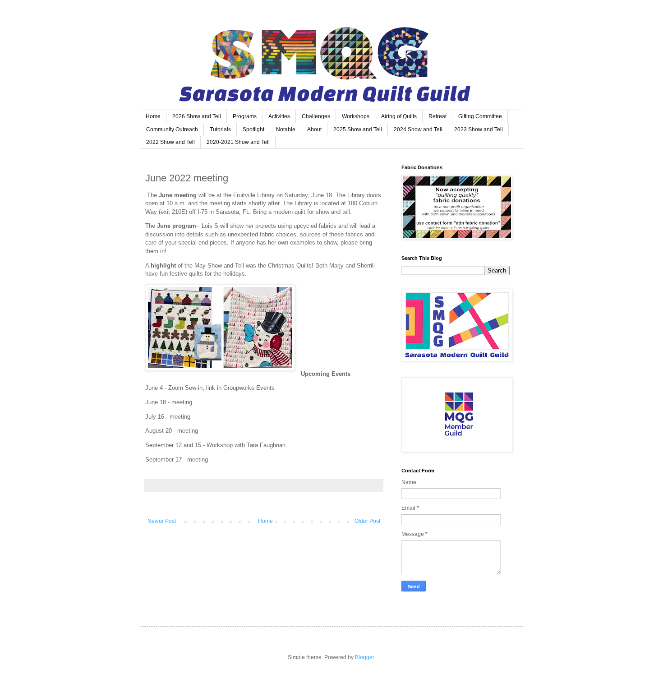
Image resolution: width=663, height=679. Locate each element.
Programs (245, 116)
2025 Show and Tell (357, 129)
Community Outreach (172, 129)
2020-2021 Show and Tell (238, 142)
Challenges (316, 116)
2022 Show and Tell (170, 142)
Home (153, 116)
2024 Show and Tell (418, 129)
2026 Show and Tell (196, 116)
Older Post (367, 521)
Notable (285, 129)
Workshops (355, 116)
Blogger (364, 657)
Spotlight (253, 129)
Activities (279, 116)
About (314, 129)
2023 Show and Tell (478, 129)
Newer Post (161, 521)
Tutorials (220, 129)
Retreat (437, 116)
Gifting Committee (480, 116)
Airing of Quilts (399, 116)
